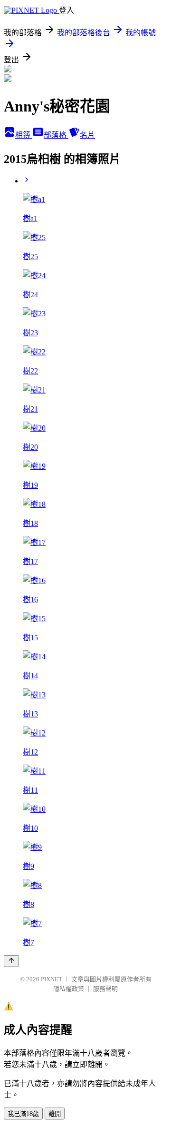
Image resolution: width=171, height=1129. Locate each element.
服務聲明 (105, 988)
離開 (54, 1114)
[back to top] (11, 961)
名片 (87, 135)
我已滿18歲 (23, 1114)
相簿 (23, 135)
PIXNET (51, 979)
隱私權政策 (68, 988)
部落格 (56, 135)
